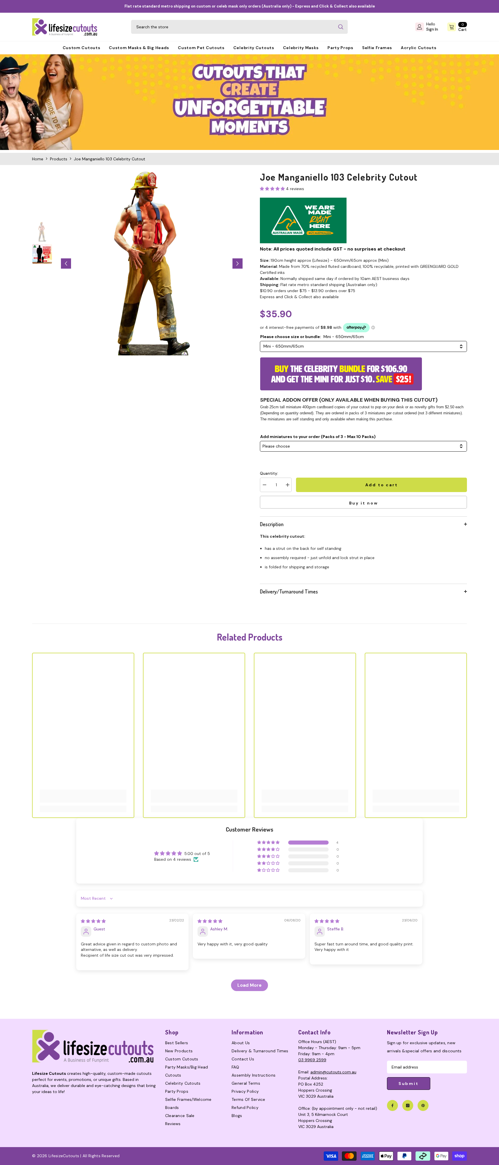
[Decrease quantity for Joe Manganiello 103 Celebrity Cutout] (264, 485)
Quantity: (269, 473)
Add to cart (381, 484)
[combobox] (232, 27)
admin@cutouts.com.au (333, 1072)
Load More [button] (249, 985)
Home (37, 159)
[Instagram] (407, 1105)
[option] (152, 263)
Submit (409, 1083)
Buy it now (363, 503)
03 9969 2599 (312, 1059)
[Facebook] (392, 1105)
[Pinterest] (423, 1105)
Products (58, 159)
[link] (249, 102)
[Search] (239, 27)
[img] (93, 921)
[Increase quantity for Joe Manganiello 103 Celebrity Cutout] (287, 485)
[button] (66, 264)
